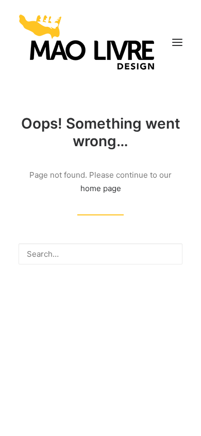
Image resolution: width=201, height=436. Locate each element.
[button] (177, 42)
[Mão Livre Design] (87, 42)
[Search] (100, 253)
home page (100, 188)
